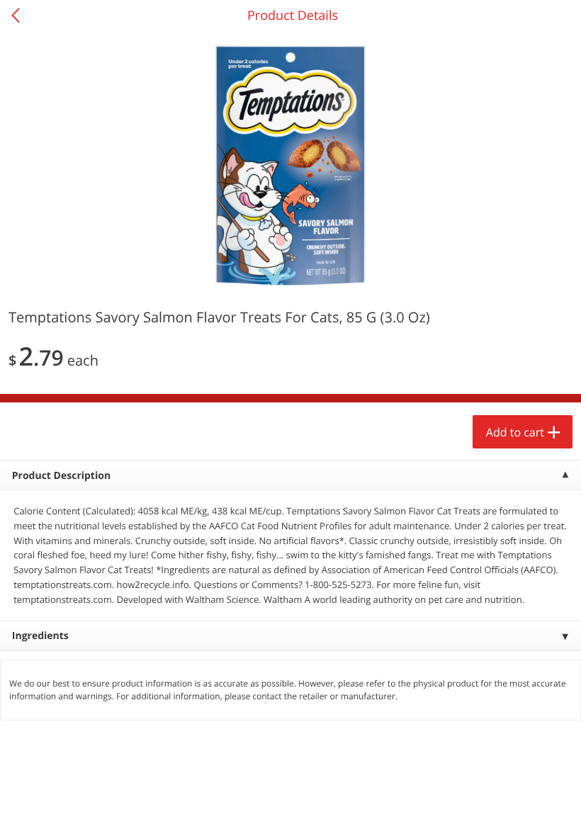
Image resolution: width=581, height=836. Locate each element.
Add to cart (515, 432)
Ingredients (40, 636)
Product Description (61, 475)
